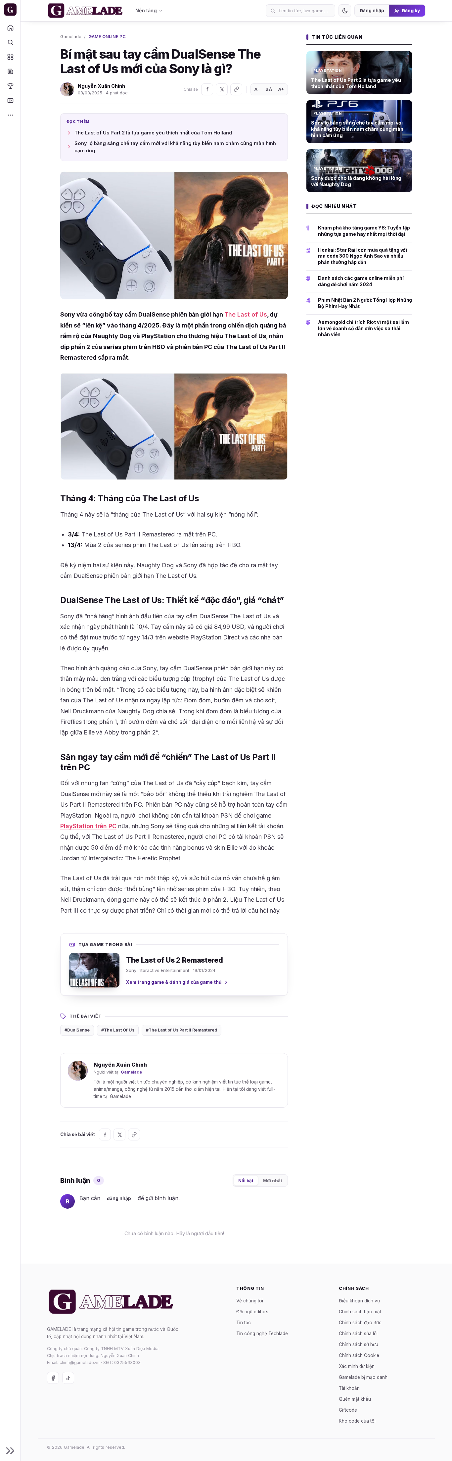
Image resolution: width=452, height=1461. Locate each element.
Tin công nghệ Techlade (262, 1333)
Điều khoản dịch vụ (359, 1300)
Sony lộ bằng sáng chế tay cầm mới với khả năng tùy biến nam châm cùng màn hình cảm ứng (175, 146)
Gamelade (70, 36)
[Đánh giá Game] (10, 57)
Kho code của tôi (357, 1420)
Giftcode (348, 1409)
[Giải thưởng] (10, 86)
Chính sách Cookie (359, 1355)
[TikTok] (68, 1378)
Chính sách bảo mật (360, 1311)
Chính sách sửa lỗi (358, 1333)
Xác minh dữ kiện (357, 1366)
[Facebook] (207, 89)
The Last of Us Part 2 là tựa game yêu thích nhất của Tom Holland (153, 132)
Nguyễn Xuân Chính (101, 86)
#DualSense (77, 1030)
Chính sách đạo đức (360, 1322)
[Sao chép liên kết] (236, 89)
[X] (222, 89)
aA (269, 89)
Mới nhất (272, 1180)
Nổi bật (245, 1180)
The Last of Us (245, 314)
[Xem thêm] (10, 115)
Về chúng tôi (249, 1300)
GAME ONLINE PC (107, 36)
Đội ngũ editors (252, 1311)
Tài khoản (349, 1387)
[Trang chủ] (10, 27)
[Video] (10, 100)
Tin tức (243, 1322)
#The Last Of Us (117, 1030)
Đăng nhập (372, 10)
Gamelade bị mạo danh (363, 1377)
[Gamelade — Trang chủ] (10, 9)
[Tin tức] (10, 71)
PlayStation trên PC (88, 826)
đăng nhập (119, 1198)
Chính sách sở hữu (358, 1344)
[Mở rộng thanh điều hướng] (10, 1451)
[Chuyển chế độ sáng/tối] (345, 10)
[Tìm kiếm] (10, 42)
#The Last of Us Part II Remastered (181, 1030)
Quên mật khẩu (355, 1398)
